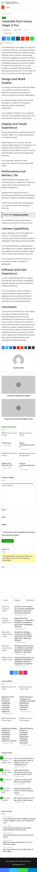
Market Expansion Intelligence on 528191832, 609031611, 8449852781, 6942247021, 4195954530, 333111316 (24, 622)
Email (4, 517)
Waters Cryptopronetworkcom (27, 445)
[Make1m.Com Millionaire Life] (10, 456)
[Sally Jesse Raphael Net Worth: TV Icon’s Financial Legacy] (7, 791)
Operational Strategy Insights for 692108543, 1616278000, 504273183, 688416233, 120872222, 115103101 (23, 636)
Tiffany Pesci (6, 443)
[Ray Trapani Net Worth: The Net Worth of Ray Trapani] (7, 801)
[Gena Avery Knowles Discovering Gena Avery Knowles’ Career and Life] (7, 773)
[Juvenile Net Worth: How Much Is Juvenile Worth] (7, 782)
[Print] (33, 347)
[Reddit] (22, 347)
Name (4, 509)
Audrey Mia (18, 368)
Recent (5, 600)
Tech (9, 13)
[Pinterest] (18, 347)
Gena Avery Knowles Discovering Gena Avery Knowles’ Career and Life (23, 772)
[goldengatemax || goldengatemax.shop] (13, 2)
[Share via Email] (29, 347)
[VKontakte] (25, 347)
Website (4, 524)
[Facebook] (3, 347)
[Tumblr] (14, 347)
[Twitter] (7, 347)
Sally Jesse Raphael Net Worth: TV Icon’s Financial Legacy (23, 791)
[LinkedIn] (10, 347)
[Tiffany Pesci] (10, 436)
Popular (17, 600)
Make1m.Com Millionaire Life (7, 464)
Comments (30, 600)
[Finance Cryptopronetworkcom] (27, 456)
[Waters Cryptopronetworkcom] (27, 436)
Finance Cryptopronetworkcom (27, 465)
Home (5, 13)
